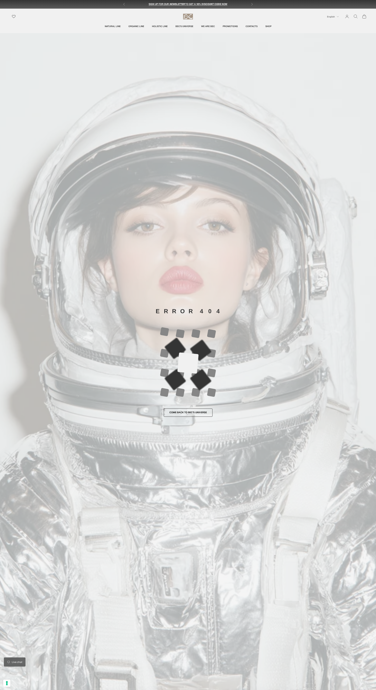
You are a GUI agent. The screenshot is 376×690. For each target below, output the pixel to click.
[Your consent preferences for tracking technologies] (7, 683)
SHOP (268, 26)
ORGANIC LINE (136, 26)
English (331, 16)
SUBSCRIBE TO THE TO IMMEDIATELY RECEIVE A (188, 4)
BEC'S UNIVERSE (184, 26)
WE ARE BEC (208, 26)
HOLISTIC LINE (160, 26)
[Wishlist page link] (13, 16)
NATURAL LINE (113, 26)
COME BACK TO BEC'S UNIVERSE (188, 412)
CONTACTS (252, 26)
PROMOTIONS (230, 26)
